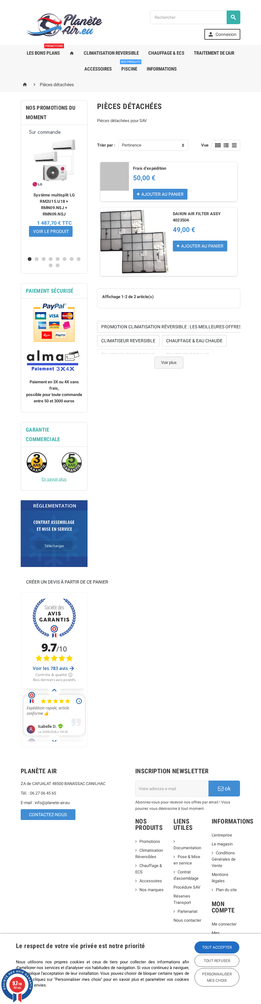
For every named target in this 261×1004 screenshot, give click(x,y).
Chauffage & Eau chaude (194, 340)
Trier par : (106, 145)
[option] (54, 190)
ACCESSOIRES (98, 69)
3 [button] (44, 259)
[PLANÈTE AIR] (65, 24)
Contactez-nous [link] (48, 814)
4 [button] (51, 259)
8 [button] (79, 259)
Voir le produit (51, 231)
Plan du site (226, 889)
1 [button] (30, 259)
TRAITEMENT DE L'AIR (214, 53)
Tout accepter (217, 947)
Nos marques (151, 889)
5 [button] (58, 259)
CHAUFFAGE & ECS (166, 53)
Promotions (149, 841)
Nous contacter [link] (187, 920)
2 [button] (37, 259)
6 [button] (65, 259)
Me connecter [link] (224, 924)
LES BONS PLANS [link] (45, 50)
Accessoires (150, 880)
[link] (222, 34)
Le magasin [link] (222, 844)
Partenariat (187, 911)
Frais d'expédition (149, 168)
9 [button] (51, 265)
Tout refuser (217, 961)
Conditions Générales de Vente (224, 859)
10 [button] (58, 265)
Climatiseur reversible (128, 340)
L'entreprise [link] (222, 835)
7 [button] (72, 259)
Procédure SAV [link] (186, 887)
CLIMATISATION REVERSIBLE (111, 53)
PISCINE (130, 66)
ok (227, 788)
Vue (204, 145)
